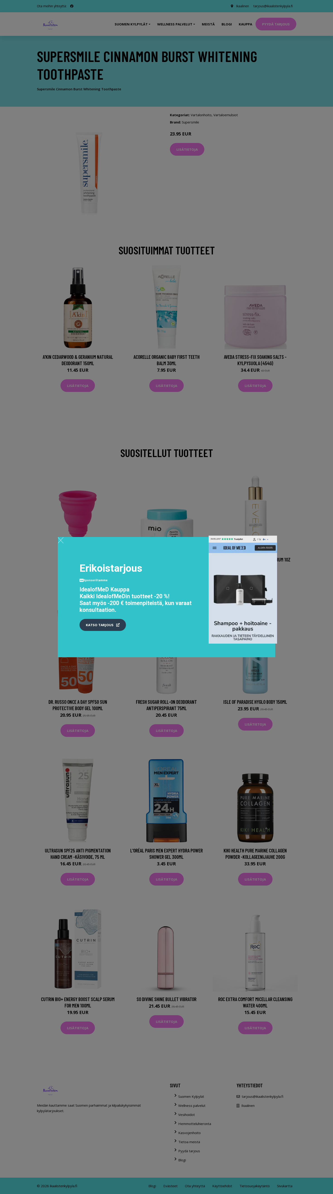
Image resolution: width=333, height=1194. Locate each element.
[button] (103, 625)
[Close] (60, 540)
